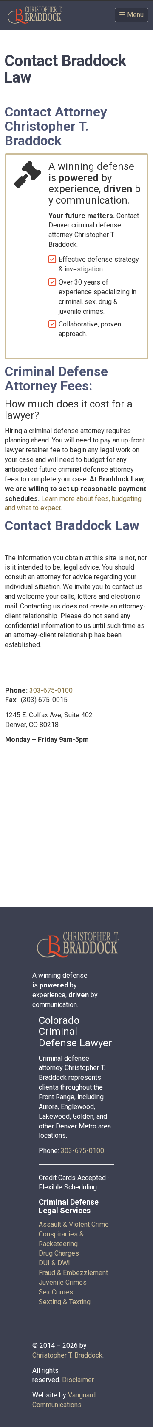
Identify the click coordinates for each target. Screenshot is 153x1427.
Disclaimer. (78, 1380)
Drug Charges (59, 1253)
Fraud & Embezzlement (73, 1273)
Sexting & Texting (65, 1302)
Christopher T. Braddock (67, 1355)
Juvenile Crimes (63, 1282)
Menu (135, 15)
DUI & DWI (54, 1263)
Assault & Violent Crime (74, 1224)
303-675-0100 (51, 690)
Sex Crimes (56, 1292)
